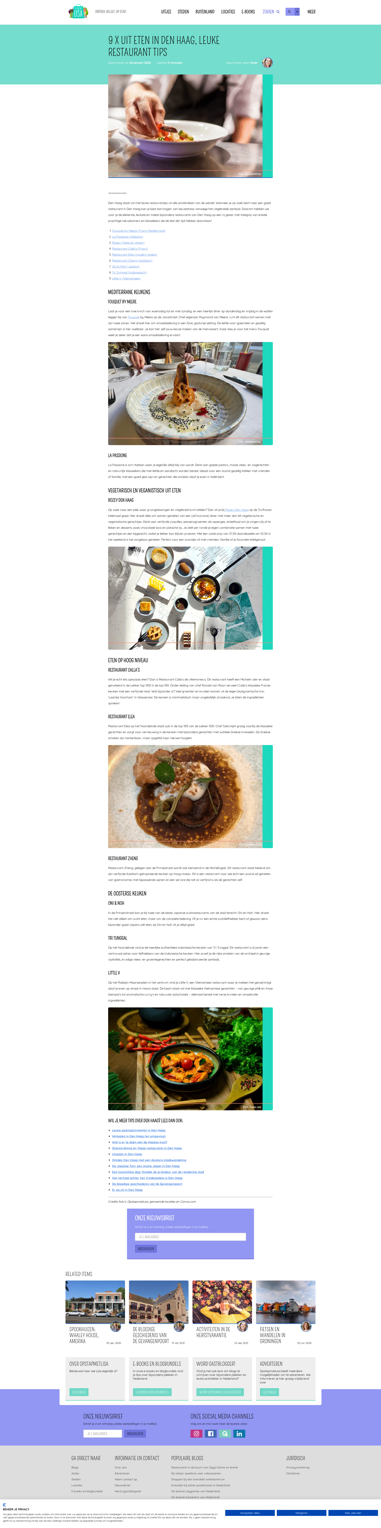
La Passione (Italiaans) (127, 237)
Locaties (228, 11)
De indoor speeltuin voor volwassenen (196, 1473)
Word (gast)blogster (128, 1491)
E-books (248, 11)
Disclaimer (293, 1473)
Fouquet (133, 317)
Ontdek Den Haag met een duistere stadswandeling (149, 1160)
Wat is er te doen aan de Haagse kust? (139, 1142)
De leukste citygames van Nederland (195, 1491)
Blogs (75, 1467)
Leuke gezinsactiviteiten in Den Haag (138, 1130)
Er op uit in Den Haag (127, 1190)
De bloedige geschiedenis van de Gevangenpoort (147, 1184)
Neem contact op (126, 1479)
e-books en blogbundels (152, 1392)
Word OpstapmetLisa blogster (220, 1392)
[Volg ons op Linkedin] (239, 1434)
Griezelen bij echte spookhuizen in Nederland (200, 1485)
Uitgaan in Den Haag (127, 1154)
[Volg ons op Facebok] (211, 1434)
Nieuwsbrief (122, 1485)
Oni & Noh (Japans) (126, 266)
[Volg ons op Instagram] (196, 1434)
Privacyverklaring (298, 1467)
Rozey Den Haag (237, 510)
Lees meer (79, 1392)
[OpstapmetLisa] (78, 12)
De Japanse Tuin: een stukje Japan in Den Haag (146, 1166)
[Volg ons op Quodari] (225, 1434)
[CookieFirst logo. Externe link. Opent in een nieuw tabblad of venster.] (4, 1505)
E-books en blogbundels (87, 1491)
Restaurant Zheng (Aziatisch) (132, 260)
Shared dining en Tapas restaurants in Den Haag (147, 1148)
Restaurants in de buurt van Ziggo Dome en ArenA (204, 1467)
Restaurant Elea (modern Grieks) (134, 254)
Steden (183, 11)
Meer (312, 11)
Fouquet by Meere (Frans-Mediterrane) (138, 231)
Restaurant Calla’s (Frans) (130, 248)
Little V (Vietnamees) (126, 278)
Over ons (121, 1467)
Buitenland (205, 11)
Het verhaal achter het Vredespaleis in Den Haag (147, 1178)
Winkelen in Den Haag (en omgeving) (138, 1136)
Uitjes (166, 11)
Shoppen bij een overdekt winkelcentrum (198, 1479)
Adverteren (122, 1473)
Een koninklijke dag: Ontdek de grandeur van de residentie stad (158, 1172)
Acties (75, 1473)
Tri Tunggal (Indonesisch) (129, 272)
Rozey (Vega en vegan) (128, 243)
